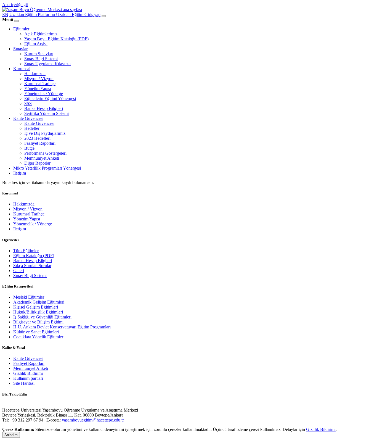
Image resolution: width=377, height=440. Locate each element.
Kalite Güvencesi (39, 123)
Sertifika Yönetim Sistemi (46, 113)
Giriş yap (92, 14)
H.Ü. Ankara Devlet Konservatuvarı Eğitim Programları (62, 327)
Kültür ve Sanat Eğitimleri (36, 332)
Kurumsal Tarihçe (39, 83)
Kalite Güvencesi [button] (28, 118)
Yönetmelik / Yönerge (43, 93)
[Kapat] (16, 21)
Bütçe (29, 148)
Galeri (18, 270)
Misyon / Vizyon (39, 78)
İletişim (19, 173)
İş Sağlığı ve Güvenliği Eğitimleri (42, 317)
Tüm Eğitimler (26, 250)
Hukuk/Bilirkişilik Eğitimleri (38, 312)
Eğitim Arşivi (35, 43)
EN (5, 14)
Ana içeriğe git (15, 4)
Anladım (11, 435)
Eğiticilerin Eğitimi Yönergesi (50, 98)
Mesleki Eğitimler (28, 297)
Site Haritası (23, 383)
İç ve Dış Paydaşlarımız (44, 133)
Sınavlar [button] (20, 48)
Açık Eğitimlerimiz (40, 33)
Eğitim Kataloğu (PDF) (33, 255)
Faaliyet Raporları (39, 143)
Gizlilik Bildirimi (28, 373)
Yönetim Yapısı (37, 88)
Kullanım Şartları (28, 378)
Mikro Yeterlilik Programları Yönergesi (47, 168)
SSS (28, 103)
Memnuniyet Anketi (41, 158)
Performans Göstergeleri (45, 153)
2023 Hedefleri (37, 138)
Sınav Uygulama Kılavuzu (47, 63)
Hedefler (31, 128)
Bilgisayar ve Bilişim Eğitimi (38, 322)
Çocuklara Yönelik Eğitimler (38, 336)
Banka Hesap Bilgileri (43, 108)
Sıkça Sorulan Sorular (32, 265)
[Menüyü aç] (104, 16)
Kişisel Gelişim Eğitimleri (35, 307)
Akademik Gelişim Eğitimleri (38, 302)
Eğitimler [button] (21, 29)
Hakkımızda (35, 73)
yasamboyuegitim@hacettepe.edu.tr (93, 420)
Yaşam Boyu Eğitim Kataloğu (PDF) (56, 38)
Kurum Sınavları (38, 53)
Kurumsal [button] (21, 68)
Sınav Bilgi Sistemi (41, 58)
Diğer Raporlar (37, 163)
